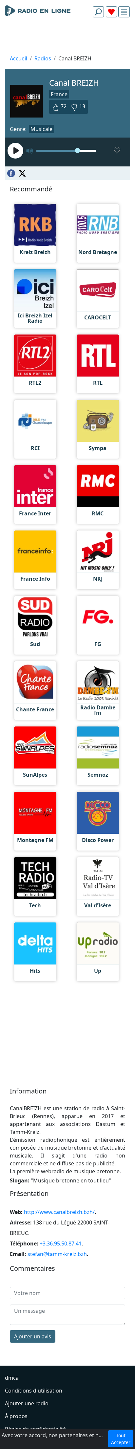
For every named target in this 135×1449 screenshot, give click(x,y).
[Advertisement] (67, 38)
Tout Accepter (120, 1438)
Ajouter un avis (32, 1336)
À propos (16, 1416)
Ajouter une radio (26, 1403)
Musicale (41, 129)
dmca (12, 1377)
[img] (124, 12)
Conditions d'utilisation (33, 1390)
